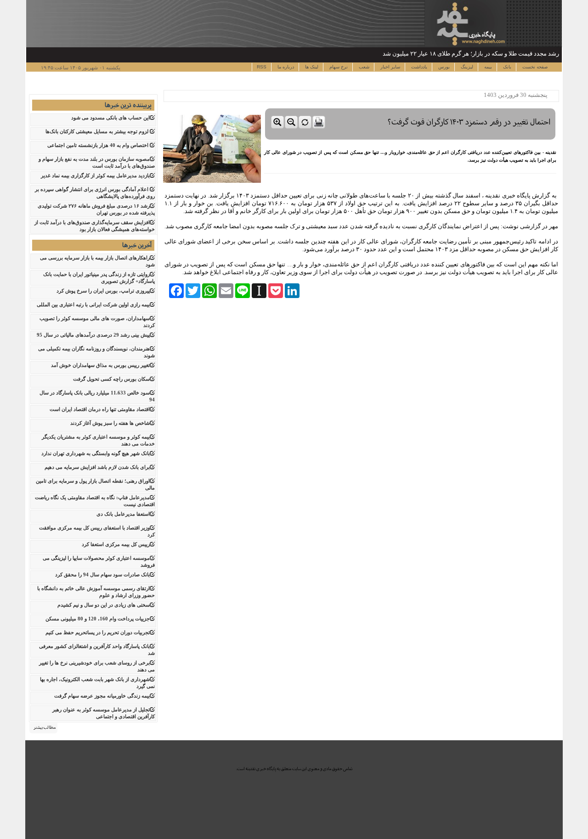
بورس (443, 66)
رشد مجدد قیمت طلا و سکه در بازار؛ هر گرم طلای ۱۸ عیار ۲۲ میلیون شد (471, 53)
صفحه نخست (534, 66)
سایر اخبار (389, 66)
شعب (363, 66)
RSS (261, 66)
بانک (506, 66)
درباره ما (285, 66)
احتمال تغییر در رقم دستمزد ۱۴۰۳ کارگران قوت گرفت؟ (469, 122)
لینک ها (311, 66)
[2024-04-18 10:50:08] (410, 106)
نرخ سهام (338, 66)
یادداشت (418, 66)
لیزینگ (466, 66)
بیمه (487, 66)
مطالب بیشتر (45, 727)
